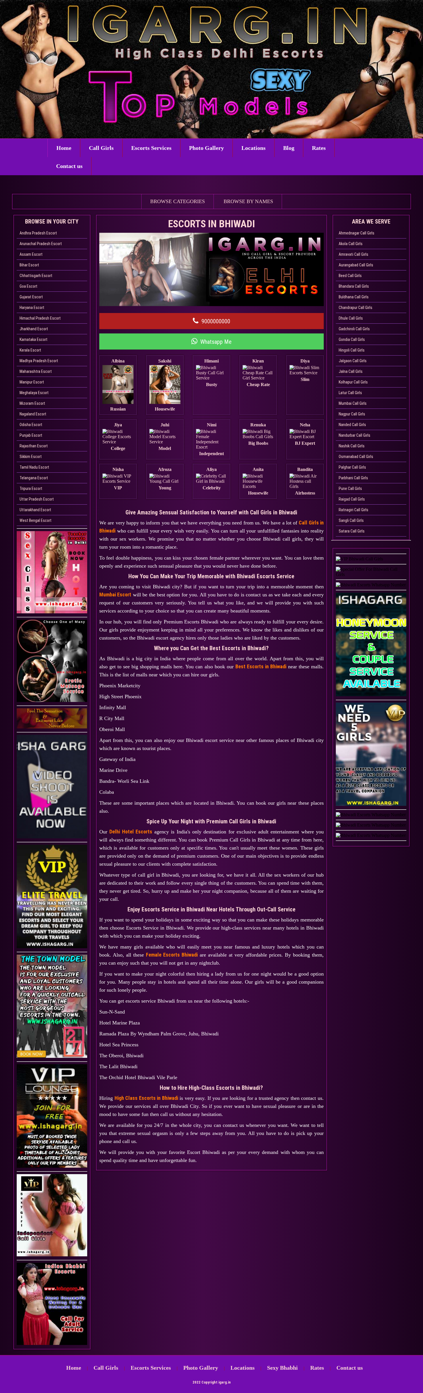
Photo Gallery (206, 148)
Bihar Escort (29, 265)
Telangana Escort (34, 478)
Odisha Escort (31, 424)
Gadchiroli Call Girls (354, 329)
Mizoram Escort (32, 403)
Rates (319, 148)
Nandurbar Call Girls (354, 435)
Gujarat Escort (31, 297)
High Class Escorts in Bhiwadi (146, 1098)
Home (63, 148)
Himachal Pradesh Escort (40, 318)
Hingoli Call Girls (352, 350)
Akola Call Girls (351, 243)
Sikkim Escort (31, 456)
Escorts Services (151, 148)
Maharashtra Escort (36, 371)
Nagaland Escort (33, 414)
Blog (288, 148)
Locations (253, 148)
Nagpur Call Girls (352, 414)
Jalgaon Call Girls (353, 360)
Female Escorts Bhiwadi (172, 955)
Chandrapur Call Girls (355, 307)
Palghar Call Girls (352, 467)
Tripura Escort (31, 488)
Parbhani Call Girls (353, 478)
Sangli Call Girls (351, 520)
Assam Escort (31, 254)
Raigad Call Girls (352, 499)
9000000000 (215, 321)
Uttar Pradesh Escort (37, 499)
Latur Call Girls (350, 392)
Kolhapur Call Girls (353, 382)
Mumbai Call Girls (353, 403)
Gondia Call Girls (352, 339)
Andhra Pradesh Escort (38, 233)
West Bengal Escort (36, 520)
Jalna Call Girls (351, 371)
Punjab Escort (31, 435)
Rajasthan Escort (34, 446)
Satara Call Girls (352, 531)
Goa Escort (28, 286)
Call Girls (101, 148)
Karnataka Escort (33, 339)
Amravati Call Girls (353, 254)
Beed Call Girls (350, 275)
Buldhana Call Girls (354, 297)
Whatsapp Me (216, 341)
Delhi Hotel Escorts (130, 832)
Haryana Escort (32, 307)
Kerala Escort (30, 350)
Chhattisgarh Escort (36, 275)
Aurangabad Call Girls (356, 265)
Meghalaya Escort (34, 392)
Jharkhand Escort (34, 329)
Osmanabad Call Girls (356, 456)
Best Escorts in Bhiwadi (260, 666)
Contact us (69, 166)
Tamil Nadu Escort (34, 467)
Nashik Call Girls (352, 446)
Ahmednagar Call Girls (356, 233)
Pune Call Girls (350, 488)
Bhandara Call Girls (354, 286)
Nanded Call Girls (352, 424)
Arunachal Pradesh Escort (41, 243)
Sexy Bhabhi (282, 1368)
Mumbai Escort (115, 594)
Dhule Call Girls (351, 318)
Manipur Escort (32, 382)
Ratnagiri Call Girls (353, 509)
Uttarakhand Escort (35, 509)
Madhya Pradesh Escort (39, 360)
